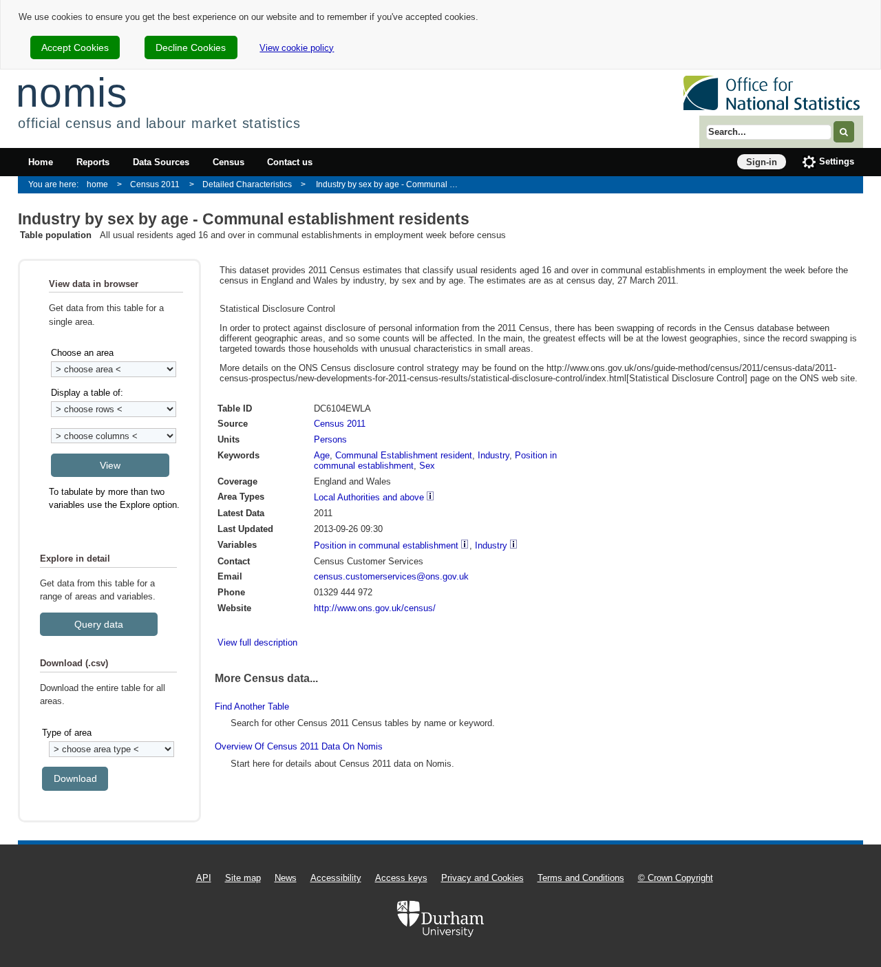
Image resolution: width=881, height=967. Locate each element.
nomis (71, 92)
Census (228, 162)
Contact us (289, 162)
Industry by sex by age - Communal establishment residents (392, 184)
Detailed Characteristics (247, 184)
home (97, 184)
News (286, 878)
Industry (493, 455)
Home (40, 162)
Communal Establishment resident (403, 455)
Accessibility (335, 878)
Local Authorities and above (369, 497)
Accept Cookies (75, 47)
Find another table (252, 706)
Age (322, 455)
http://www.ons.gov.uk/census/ (375, 608)
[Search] (844, 131)
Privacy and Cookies (482, 878)
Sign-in (761, 162)
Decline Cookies (191, 47)
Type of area (67, 732)
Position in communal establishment (386, 545)
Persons (330, 439)
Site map (243, 878)
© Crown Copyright (675, 878)
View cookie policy (296, 48)
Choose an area (82, 353)
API (203, 878)
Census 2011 (155, 184)
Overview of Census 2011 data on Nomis (299, 746)
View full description (257, 642)
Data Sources (161, 162)
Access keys (401, 878)
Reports (92, 162)
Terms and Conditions (581, 878)
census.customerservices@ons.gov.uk (391, 576)
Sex (427, 465)
